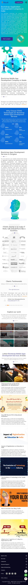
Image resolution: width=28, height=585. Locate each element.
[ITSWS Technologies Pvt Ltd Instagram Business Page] (15, 573)
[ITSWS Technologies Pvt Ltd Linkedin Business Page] (12, 573)
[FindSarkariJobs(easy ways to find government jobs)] (7, 343)
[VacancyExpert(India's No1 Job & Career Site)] (21, 326)
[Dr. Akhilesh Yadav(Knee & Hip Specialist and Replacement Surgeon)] (21, 343)
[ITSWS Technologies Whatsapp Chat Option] (25, 574)
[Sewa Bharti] (7, 335)
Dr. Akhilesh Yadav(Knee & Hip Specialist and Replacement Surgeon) (21, 344)
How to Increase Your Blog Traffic (11, 508)
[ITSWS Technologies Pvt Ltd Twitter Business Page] (9, 573)
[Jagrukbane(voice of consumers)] (7, 326)
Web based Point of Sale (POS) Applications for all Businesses (10, 384)
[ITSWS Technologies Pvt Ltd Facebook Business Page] (7, 573)
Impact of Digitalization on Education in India (12, 446)
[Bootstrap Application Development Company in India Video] (20, 38)
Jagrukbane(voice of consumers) (7, 327)
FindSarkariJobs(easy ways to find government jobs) (7, 344)
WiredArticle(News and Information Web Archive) (21, 336)
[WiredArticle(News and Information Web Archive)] (21, 335)
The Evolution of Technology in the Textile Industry (13, 478)
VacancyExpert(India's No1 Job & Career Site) (21, 328)
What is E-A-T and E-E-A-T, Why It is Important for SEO (11, 539)
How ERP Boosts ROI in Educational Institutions (11, 415)
